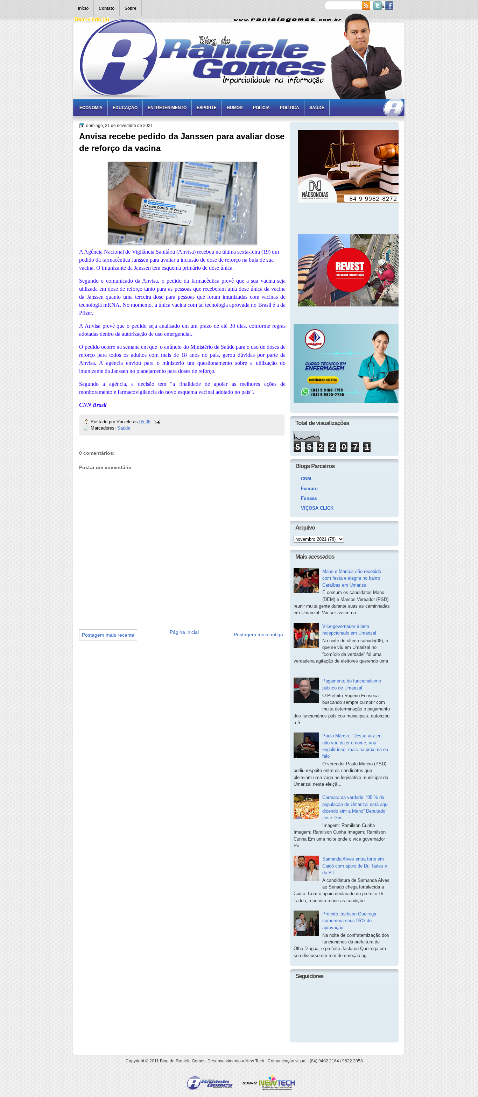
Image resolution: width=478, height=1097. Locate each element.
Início (83, 8)
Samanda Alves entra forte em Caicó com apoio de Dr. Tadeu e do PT (354, 865)
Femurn (309, 488)
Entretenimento (167, 107)
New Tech (254, 1061)
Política (289, 107)
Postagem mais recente (108, 635)
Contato (106, 8)
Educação (125, 107)
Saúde (316, 107)
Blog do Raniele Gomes (182, 1061)
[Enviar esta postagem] (157, 421)
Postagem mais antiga (258, 634)
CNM (306, 478)
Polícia (261, 107)
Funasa (309, 498)
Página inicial (184, 632)
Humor (235, 107)
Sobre (130, 8)
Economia (91, 107)
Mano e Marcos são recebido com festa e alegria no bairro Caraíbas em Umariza (351, 578)
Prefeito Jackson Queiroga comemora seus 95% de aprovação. (349, 920)
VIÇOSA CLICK (317, 508)
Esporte (207, 107)
